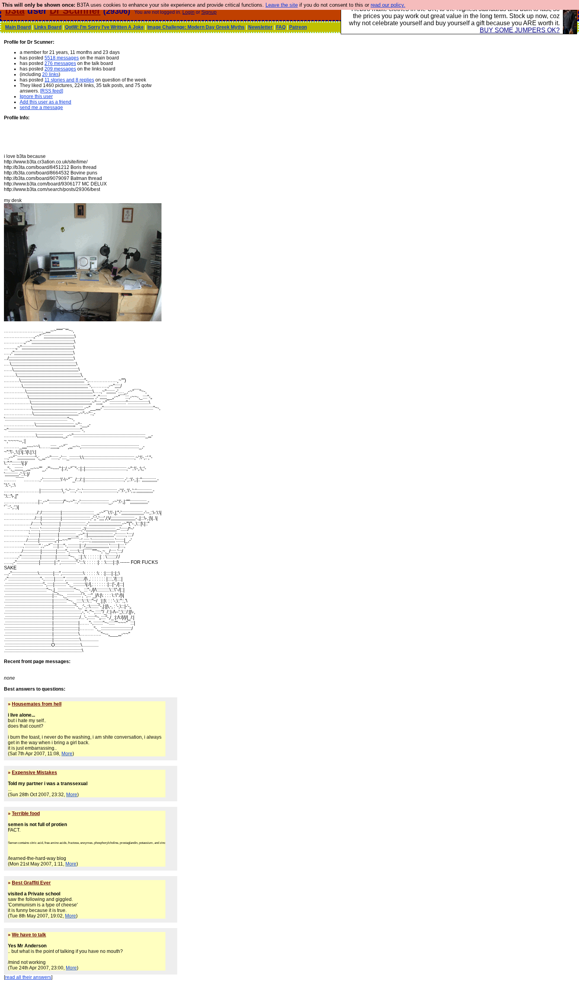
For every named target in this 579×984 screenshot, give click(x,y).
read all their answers (28, 977)
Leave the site (281, 5)
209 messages (60, 69)
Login (188, 12)
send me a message (41, 107)
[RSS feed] (51, 91)
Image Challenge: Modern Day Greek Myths (196, 27)
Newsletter (260, 27)
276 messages (60, 63)
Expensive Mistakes (34, 772)
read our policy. (388, 5)
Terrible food (26, 813)
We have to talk (29, 935)
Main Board (18, 27)
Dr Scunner (75, 10)
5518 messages (62, 58)
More (66, 753)
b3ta (14, 10)
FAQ (281, 27)
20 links (50, 74)
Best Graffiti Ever (31, 883)
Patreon (298, 27)
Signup (209, 12)
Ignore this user (36, 96)
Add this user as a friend (45, 102)
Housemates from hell (36, 704)
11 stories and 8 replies (69, 80)
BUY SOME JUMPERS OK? (520, 30)
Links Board (47, 27)
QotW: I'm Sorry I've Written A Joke (104, 27)
